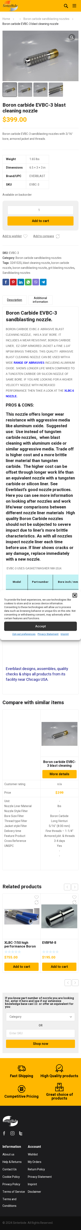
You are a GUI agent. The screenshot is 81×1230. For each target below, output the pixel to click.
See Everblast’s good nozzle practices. (39, 487)
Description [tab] (14, 300)
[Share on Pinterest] (13, 282)
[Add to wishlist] (25, 236)
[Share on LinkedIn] (20, 282)
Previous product (68, 982)
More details (59, 774)
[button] (75, 595)
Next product (75, 982)
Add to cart (40, 220)
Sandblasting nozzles (16, 273)
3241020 (16, 263)
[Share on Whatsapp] (28, 282)
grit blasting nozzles (61, 268)
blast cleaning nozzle (36, 263)
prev (67, 887)
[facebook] (4, 1133)
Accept (40, 626)
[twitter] (20, 1133)
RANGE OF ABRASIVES (29, 362)
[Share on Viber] (35, 282)
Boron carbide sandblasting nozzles (46, 19)
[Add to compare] (58, 236)
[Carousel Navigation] (71, 887)
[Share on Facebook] (5, 282)
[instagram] (12, 1133)
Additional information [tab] (40, 300)
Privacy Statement (48, 634)
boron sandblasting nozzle (30, 268)
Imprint (65, 634)
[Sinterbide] (10, 6)
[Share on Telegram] (43, 282)
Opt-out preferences (24, 634)
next (74, 887)
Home (6, 19)
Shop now (40, 1043)
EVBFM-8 (49, 942)
